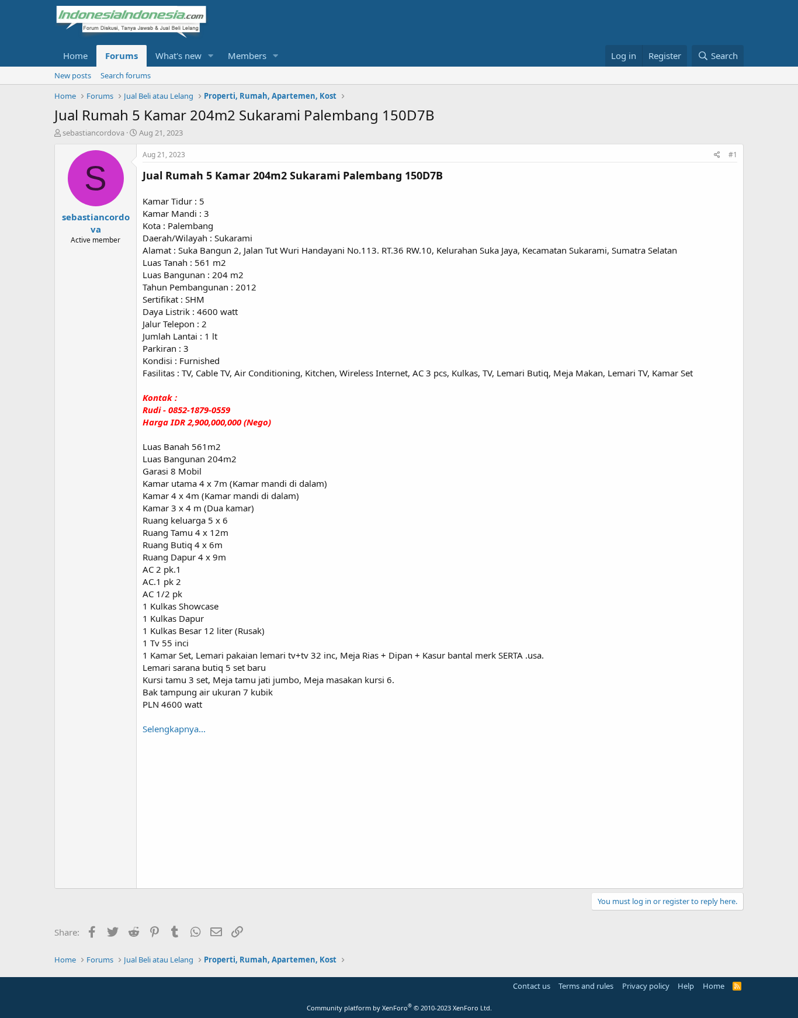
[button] (211, 56)
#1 (732, 155)
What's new (178, 55)
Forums (121, 55)
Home (75, 55)
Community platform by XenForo (399, 1007)
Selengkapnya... (174, 729)
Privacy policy (645, 986)
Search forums (125, 75)
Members (247, 55)
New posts (72, 75)
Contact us (531, 986)
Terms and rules (585, 986)
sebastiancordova (93, 132)
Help (686, 986)
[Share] (717, 155)
